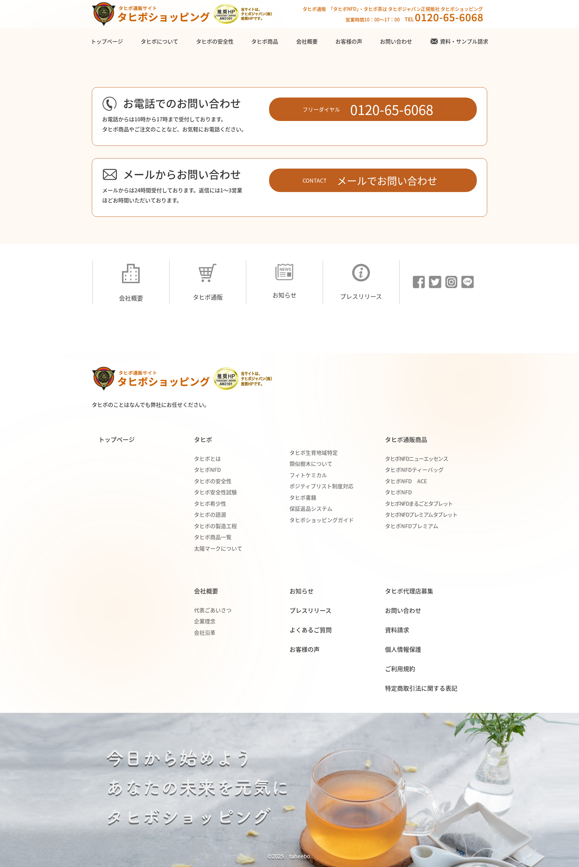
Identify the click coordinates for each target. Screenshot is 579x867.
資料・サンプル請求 (464, 41)
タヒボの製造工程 (215, 526)
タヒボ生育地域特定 (314, 452)
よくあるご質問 (311, 630)
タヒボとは (207, 458)
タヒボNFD (207, 470)
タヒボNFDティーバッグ (414, 470)
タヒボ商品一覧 (213, 537)
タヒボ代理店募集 (409, 591)
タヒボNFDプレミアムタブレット (421, 514)
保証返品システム (311, 508)
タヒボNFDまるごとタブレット (419, 503)
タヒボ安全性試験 (215, 492)
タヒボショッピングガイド (322, 520)
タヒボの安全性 (215, 41)
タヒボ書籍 (303, 497)
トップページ (107, 41)
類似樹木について (311, 463)
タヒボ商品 (264, 41)
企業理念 (204, 621)
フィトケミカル (308, 475)
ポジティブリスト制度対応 (321, 486)
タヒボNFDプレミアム (411, 526)
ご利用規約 (400, 669)
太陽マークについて (218, 548)
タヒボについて (159, 41)
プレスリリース (361, 296)
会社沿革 (204, 632)
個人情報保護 (403, 649)
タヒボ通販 (208, 297)
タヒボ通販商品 (406, 439)
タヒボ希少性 (210, 503)
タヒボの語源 (210, 514)
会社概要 (307, 41)
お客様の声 (348, 41)
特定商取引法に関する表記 (421, 688)
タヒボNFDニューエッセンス (416, 458)
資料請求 (397, 630)
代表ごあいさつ (213, 610)
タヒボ (203, 439)
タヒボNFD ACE (406, 481)
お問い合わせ (396, 41)
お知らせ (284, 295)
